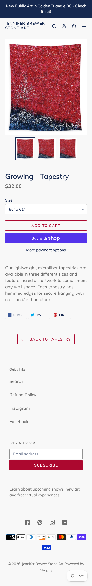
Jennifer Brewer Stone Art (25, 25)
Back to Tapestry (49, 339)
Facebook (18, 421)
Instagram (19, 408)
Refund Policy (22, 394)
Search (16, 381)
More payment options (46, 250)
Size (9, 200)
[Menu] (84, 25)
